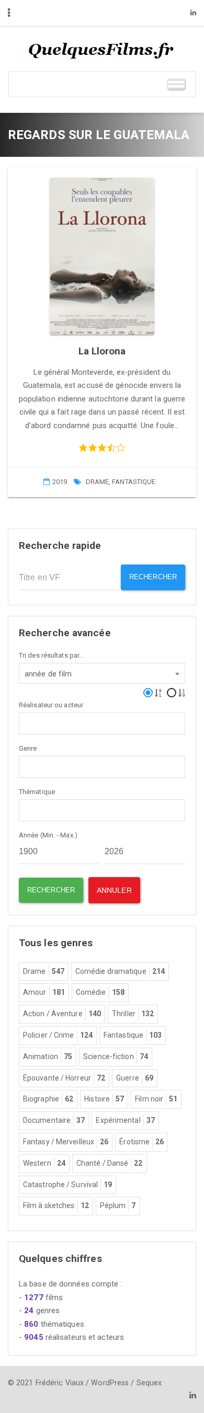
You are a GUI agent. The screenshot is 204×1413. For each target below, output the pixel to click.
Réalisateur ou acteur (51, 705)
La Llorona (102, 351)
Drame (97, 482)
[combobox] (102, 673)
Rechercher (153, 577)
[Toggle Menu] (176, 84)
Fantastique (133, 482)
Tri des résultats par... (51, 655)
